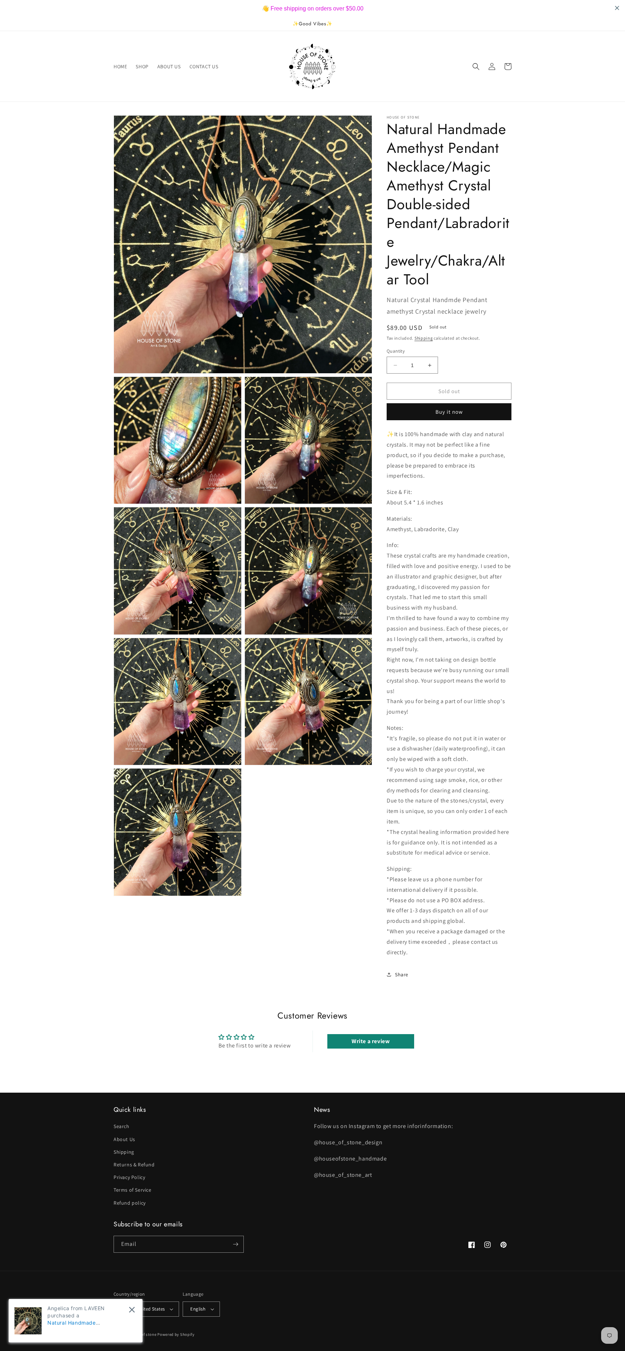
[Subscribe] (235, 1244)
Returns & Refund (134, 1164)
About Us (124, 1139)
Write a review (371, 1041)
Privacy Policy (129, 1177)
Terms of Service (133, 1190)
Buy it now (449, 411)
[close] (132, 1310)
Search (121, 1126)
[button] (476, 66)
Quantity (396, 351)
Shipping (423, 338)
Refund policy (130, 1203)
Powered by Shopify (176, 1334)
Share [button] (401, 974)
